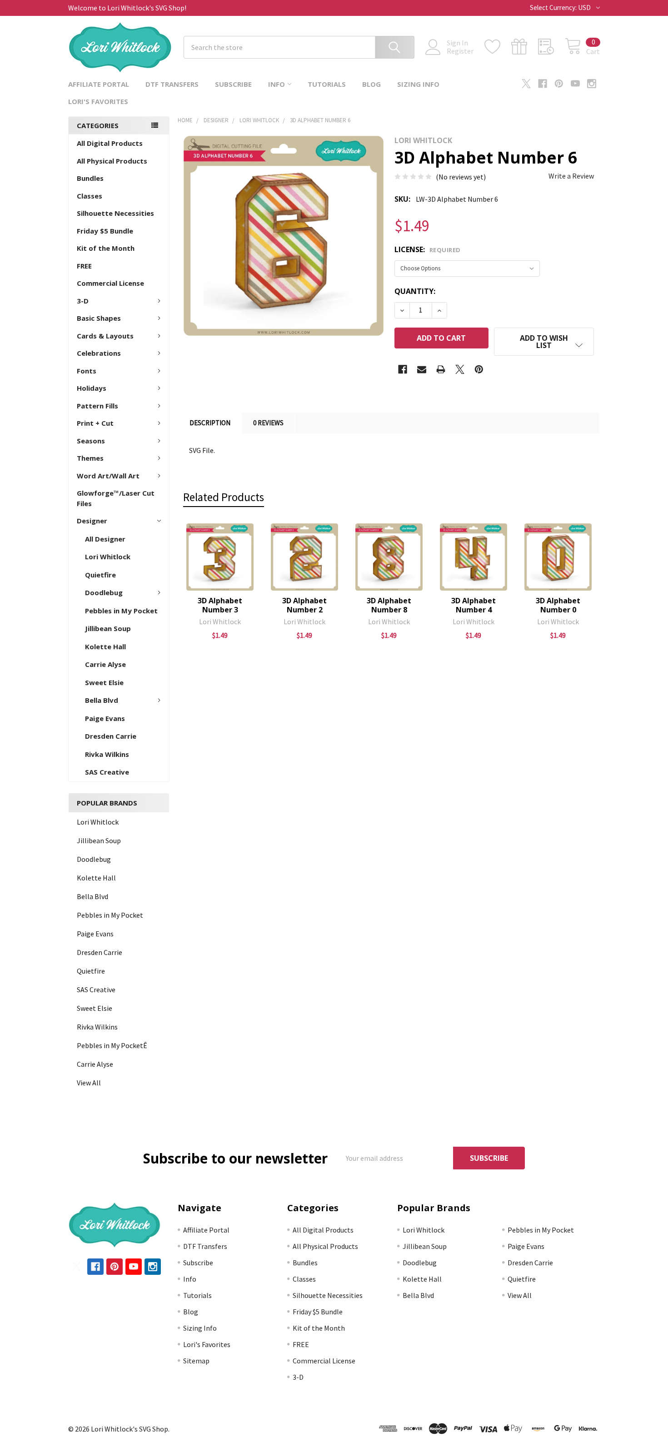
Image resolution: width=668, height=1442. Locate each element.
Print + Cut (95, 423)
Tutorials (327, 84)
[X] (526, 83)
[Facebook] (542, 83)
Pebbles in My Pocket (121, 610)
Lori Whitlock (107, 556)
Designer (92, 520)
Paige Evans (105, 718)
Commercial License (110, 283)
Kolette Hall (105, 646)
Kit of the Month (106, 248)
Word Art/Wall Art (108, 475)
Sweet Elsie (104, 682)
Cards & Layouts (105, 335)
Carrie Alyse (105, 664)
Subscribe (233, 84)
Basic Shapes (99, 318)
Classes (89, 195)
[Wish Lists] (497, 47)
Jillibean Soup (108, 628)
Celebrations (99, 353)
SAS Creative (107, 771)
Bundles (90, 178)
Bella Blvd (101, 700)
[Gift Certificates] (524, 47)
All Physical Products (112, 160)
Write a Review (571, 175)
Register (460, 51)
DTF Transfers (172, 84)
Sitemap (196, 1360)
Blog (371, 84)
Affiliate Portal (98, 84)
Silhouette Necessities (115, 213)
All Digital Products (110, 143)
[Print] (441, 369)
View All (89, 1082)
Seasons (91, 440)
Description (209, 422)
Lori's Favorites (98, 101)
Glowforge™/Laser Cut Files (116, 498)
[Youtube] (575, 83)
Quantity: (414, 291)
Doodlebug (104, 592)
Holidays (91, 388)
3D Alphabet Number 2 (304, 605)
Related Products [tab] (223, 497)
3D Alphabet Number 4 (473, 605)
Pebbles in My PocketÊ (112, 1045)
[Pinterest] (559, 83)
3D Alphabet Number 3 (220, 605)
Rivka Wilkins (107, 754)
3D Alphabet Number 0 (558, 605)
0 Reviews (268, 422)
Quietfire (100, 574)
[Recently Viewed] (551, 47)
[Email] (422, 369)
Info (276, 84)
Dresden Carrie (110, 736)
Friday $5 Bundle (105, 230)
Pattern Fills (97, 405)
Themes (90, 457)
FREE (84, 265)
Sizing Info (418, 84)
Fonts (86, 370)
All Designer (105, 538)
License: (427, 249)
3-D (83, 300)
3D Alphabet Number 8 (389, 605)
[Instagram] (591, 83)
